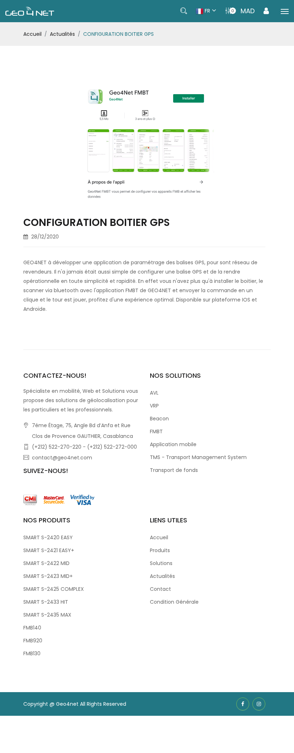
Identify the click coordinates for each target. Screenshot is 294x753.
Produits (160, 550)
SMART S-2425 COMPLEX (53, 589)
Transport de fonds (174, 470)
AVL (154, 392)
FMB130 (32, 653)
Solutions (161, 563)
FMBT (156, 431)
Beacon (159, 418)
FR (206, 10)
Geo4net (68, 704)
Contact (160, 589)
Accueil (32, 34)
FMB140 (32, 627)
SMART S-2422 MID (46, 563)
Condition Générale (174, 601)
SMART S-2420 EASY (48, 537)
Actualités (62, 34)
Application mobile (173, 444)
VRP (154, 405)
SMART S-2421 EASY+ (48, 550)
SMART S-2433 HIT (45, 601)
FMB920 (32, 640)
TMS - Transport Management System (198, 457)
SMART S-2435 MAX (47, 614)
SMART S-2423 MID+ (48, 576)
